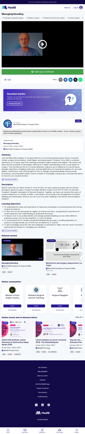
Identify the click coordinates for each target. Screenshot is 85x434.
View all (79, 317)
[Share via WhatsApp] (80, 80)
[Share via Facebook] (65, 80)
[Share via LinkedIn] (70, 80)
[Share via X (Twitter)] (75, 80)
